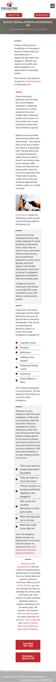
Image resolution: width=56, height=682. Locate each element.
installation (29, 553)
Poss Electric (21, 215)
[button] (52, 6)
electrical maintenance (27, 626)
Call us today (31, 620)
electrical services (25, 613)
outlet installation (33, 81)
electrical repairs (30, 623)
